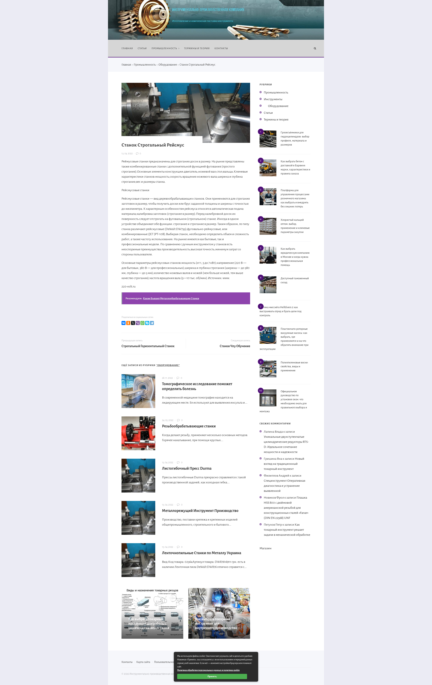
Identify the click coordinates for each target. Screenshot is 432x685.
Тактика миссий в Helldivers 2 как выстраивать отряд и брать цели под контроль (281, 311)
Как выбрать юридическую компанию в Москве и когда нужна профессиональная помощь (295, 256)
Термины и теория (276, 119)
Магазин (266, 548)
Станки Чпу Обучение (235, 346)
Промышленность (276, 92)
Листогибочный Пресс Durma (187, 468)
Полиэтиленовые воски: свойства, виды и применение (294, 366)
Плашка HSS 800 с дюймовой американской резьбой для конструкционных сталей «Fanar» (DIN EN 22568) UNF (286, 508)
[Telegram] (152, 323)
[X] (133, 323)
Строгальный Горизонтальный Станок (148, 346)
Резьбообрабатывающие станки (189, 426)
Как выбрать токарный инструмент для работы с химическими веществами (148, 623)
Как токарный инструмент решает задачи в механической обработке (287, 529)
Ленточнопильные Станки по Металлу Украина (201, 553)
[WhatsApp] (142, 323)
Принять (212, 676)
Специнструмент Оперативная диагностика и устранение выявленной (284, 485)
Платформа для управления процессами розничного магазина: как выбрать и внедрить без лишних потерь (295, 198)
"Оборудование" (168, 365)
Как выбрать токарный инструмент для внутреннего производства (216, 623)
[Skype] (147, 323)
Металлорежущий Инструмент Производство (200, 511)
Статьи (268, 112)
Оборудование (278, 106)
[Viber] (138, 323)
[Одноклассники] (128, 323)
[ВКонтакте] (124, 323)
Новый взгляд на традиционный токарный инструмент (284, 464)
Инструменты (273, 99)
